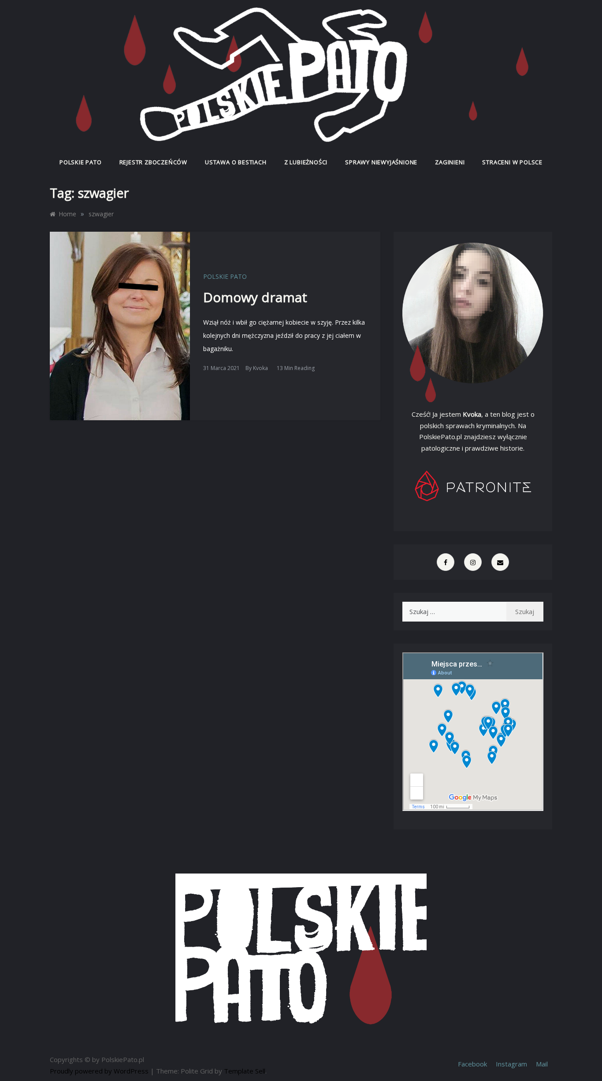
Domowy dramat (255, 297)
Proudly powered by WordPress (100, 1070)
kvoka (260, 368)
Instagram (511, 1063)
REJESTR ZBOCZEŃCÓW (153, 162)
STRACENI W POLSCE (512, 162)
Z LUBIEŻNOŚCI (305, 162)
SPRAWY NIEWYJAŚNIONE (381, 162)
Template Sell (244, 1070)
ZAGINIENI (450, 162)
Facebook (472, 1063)
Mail (542, 1063)
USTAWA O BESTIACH (236, 162)
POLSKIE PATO (80, 162)
